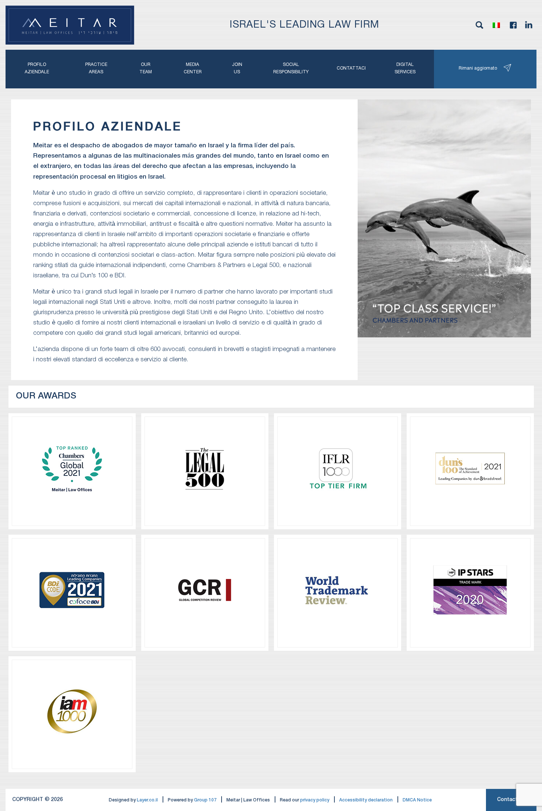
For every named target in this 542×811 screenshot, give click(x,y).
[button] (496, 25)
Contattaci (351, 68)
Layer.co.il (147, 800)
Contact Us (511, 799)
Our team (145, 68)
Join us (237, 68)
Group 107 (205, 800)
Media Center (193, 68)
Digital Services (405, 68)
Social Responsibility (291, 68)
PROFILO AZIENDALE (37, 68)
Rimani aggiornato (478, 68)
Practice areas (96, 68)
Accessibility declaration (366, 800)
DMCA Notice (417, 800)
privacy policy (314, 800)
